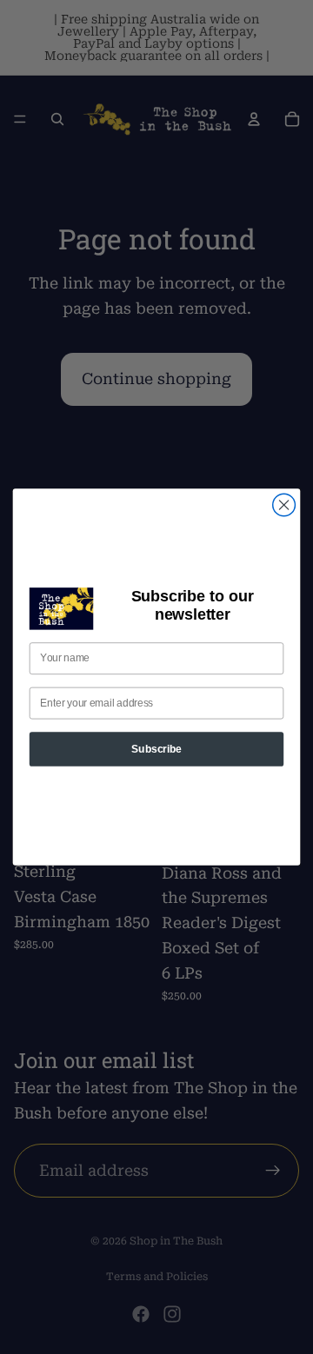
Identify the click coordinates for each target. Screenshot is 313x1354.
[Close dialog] (284, 505)
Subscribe (156, 749)
